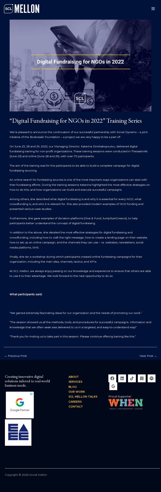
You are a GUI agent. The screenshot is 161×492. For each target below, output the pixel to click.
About (74, 376)
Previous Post (15, 355)
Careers (75, 401)
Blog (73, 386)
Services (75, 381)
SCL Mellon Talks (83, 396)
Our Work (77, 391)
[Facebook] (112, 378)
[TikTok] (132, 378)
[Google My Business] (113, 386)
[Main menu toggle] (153, 9)
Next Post (148, 355)
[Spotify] (152, 378)
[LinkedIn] (122, 378)
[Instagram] (142, 378)
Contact (76, 406)
